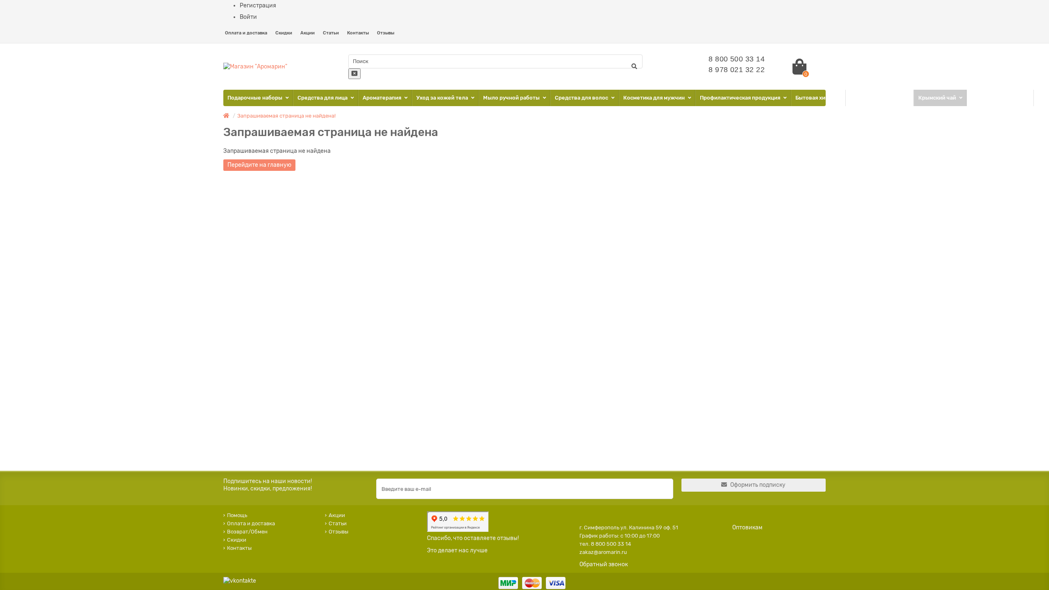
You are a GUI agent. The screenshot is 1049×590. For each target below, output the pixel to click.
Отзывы (385, 33)
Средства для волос (582, 98)
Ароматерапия (382, 98)
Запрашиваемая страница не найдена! (286, 116)
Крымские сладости (877, 98)
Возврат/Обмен (247, 532)
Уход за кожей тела (442, 98)
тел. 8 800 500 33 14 (605, 544)
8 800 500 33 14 (736, 59)
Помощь (237, 515)
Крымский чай (937, 98)
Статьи (331, 33)
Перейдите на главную (259, 164)
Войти (248, 17)
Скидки (283, 33)
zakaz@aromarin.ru (603, 552)
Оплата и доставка (246, 33)
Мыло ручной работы (512, 98)
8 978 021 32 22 (736, 70)
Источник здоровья (997, 98)
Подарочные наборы (255, 98)
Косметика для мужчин (654, 98)
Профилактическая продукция (740, 98)
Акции (307, 33)
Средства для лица (323, 98)
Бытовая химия (815, 98)
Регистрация (258, 5)
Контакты (358, 33)
